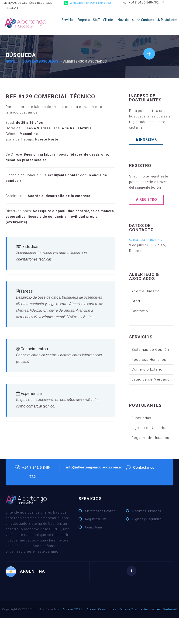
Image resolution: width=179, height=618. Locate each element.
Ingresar (147, 139)
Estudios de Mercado (150, 379)
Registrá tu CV (95, 519)
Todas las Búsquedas (39, 61)
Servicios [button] (68, 20)
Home (10, 61)
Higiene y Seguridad (147, 519)
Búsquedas (141, 418)
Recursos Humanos (148, 359)
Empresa (83, 20)
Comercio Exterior (147, 369)
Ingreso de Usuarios (149, 428)
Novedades (125, 20)
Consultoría (93, 527)
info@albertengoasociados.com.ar (89, 467)
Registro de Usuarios (150, 438)
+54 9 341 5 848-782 (144, 2)
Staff (96, 20)
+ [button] (149, 53)
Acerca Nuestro (145, 291)
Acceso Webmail (164, 609)
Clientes (108, 20)
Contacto (139, 311)
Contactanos (143, 467)
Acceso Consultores (101, 609)
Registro (148, 199)
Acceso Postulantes (134, 609)
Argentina (32, 571)
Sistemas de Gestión (150, 349)
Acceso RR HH (73, 609)
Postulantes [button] (168, 20)
